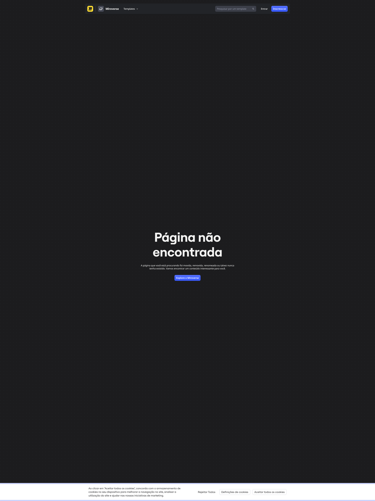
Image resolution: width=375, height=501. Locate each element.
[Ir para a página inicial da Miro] (90, 9)
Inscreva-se (279, 8)
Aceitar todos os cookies (269, 492)
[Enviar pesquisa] (253, 8)
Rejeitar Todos (206, 492)
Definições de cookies (234, 492)
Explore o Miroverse (187, 277)
